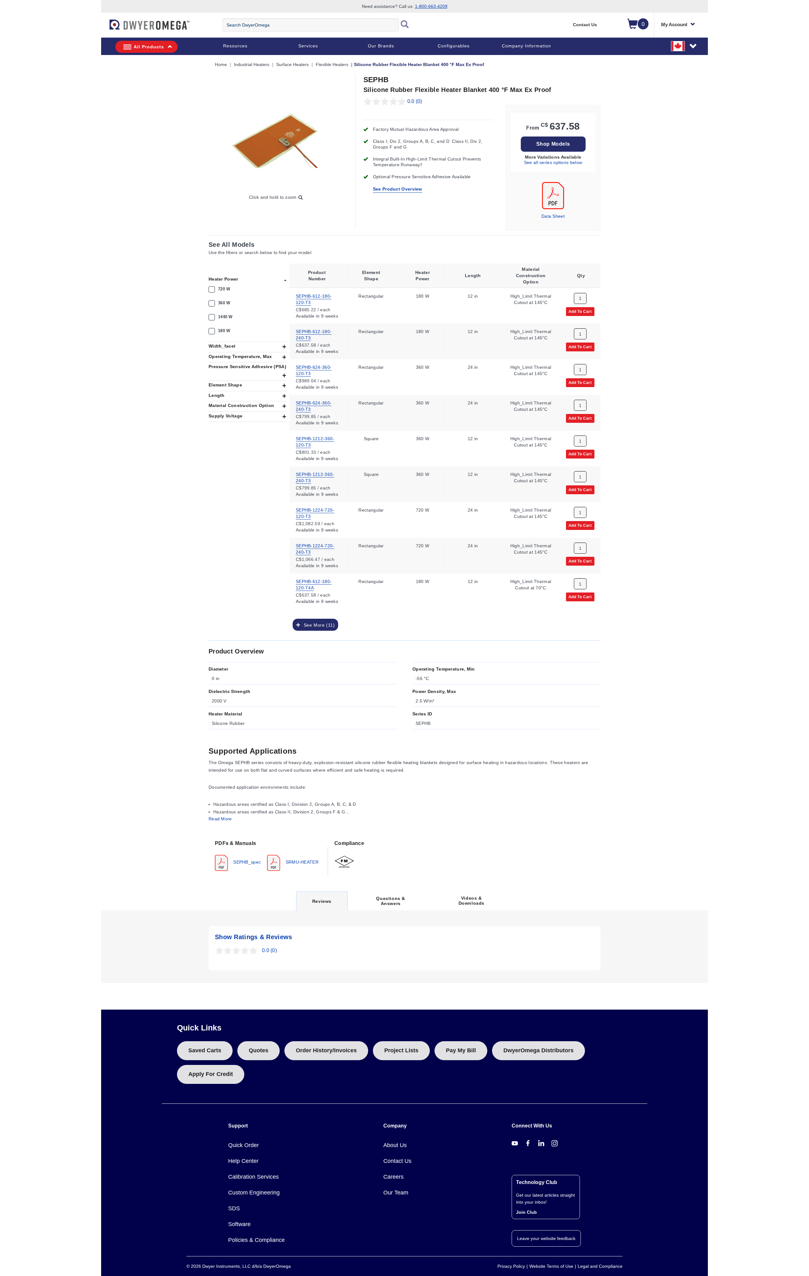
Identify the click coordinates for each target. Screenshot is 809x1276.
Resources (235, 45)
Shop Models (553, 144)
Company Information (526, 45)
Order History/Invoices (326, 1050)
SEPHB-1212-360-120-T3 (315, 441)
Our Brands (381, 45)
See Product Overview (397, 188)
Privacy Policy (511, 1266)
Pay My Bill (461, 1050)
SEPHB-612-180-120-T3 (314, 299)
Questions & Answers (390, 901)
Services (308, 45)
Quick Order (243, 1145)
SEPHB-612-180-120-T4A (314, 584)
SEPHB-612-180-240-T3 (314, 334)
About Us (395, 1145)
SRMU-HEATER (301, 862)
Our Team (395, 1192)
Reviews (322, 904)
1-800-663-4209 (431, 6)
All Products (149, 46)
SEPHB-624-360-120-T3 (314, 370)
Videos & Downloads (471, 901)
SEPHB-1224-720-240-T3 (315, 549)
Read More (220, 818)
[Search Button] (405, 25)
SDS (234, 1208)
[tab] (268, 855)
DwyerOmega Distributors (538, 1050)
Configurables (454, 45)
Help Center (243, 1161)
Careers (393, 1177)
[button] (684, 46)
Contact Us (585, 24)
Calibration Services (253, 1177)
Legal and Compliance (600, 1266)
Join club (526, 1212)
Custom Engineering (254, 1192)
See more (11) (318, 625)
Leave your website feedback (546, 1238)
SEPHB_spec (246, 862)
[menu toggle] (104, 27)
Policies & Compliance (256, 1240)
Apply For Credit (210, 1074)
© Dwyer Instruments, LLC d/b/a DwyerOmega (238, 1266)
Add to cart (580, 311)
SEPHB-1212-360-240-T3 (315, 477)
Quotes (258, 1050)
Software (239, 1224)
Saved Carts (204, 1050)
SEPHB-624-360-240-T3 (314, 406)
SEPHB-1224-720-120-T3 (315, 513)
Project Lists (401, 1050)
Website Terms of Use (551, 1266)
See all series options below (553, 162)
